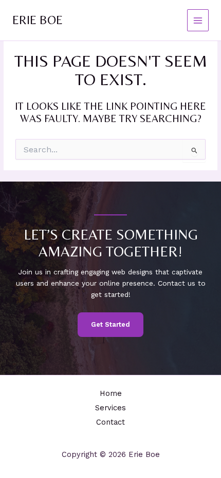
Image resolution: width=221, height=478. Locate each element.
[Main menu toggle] (198, 20)
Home (111, 393)
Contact (110, 422)
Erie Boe (37, 20)
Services (110, 407)
